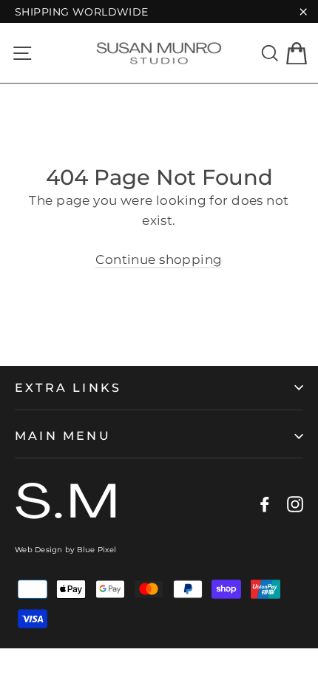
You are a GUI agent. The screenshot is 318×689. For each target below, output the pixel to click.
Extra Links (68, 388)
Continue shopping (158, 259)
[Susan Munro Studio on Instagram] (295, 503)
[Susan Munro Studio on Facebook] (265, 503)
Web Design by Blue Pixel (65, 549)
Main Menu (63, 436)
